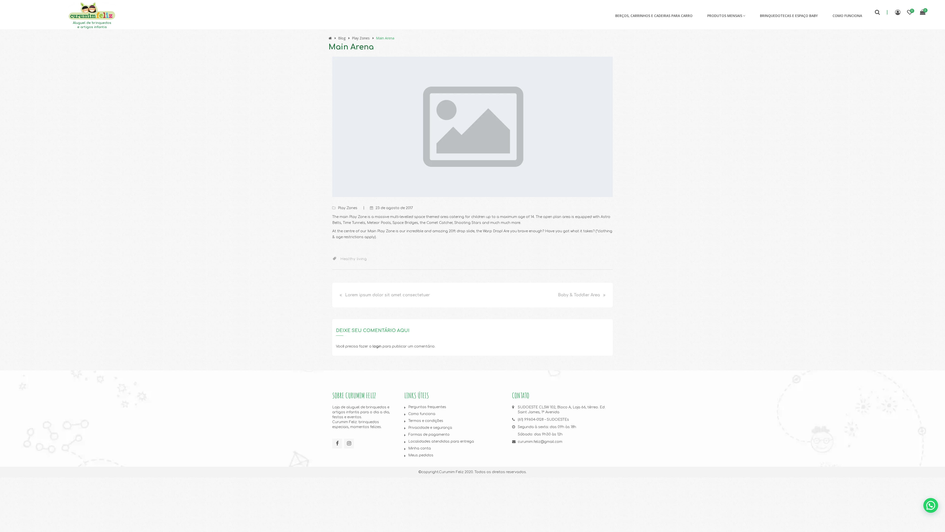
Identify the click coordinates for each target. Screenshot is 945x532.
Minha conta (419, 448)
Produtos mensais (724, 15)
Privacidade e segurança (430, 428)
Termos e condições (425, 421)
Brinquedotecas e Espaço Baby (789, 15)
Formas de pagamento (429, 434)
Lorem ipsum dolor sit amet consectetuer (387, 295)
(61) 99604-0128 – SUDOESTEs (543, 419)
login (377, 346)
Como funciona (847, 15)
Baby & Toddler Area (579, 295)
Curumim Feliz (451, 472)
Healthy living (353, 259)
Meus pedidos (420, 455)
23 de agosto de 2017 (394, 208)
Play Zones (361, 38)
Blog (342, 38)
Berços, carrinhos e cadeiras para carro (654, 15)
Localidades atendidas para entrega (441, 441)
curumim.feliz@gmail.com (540, 442)
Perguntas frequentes (427, 407)
